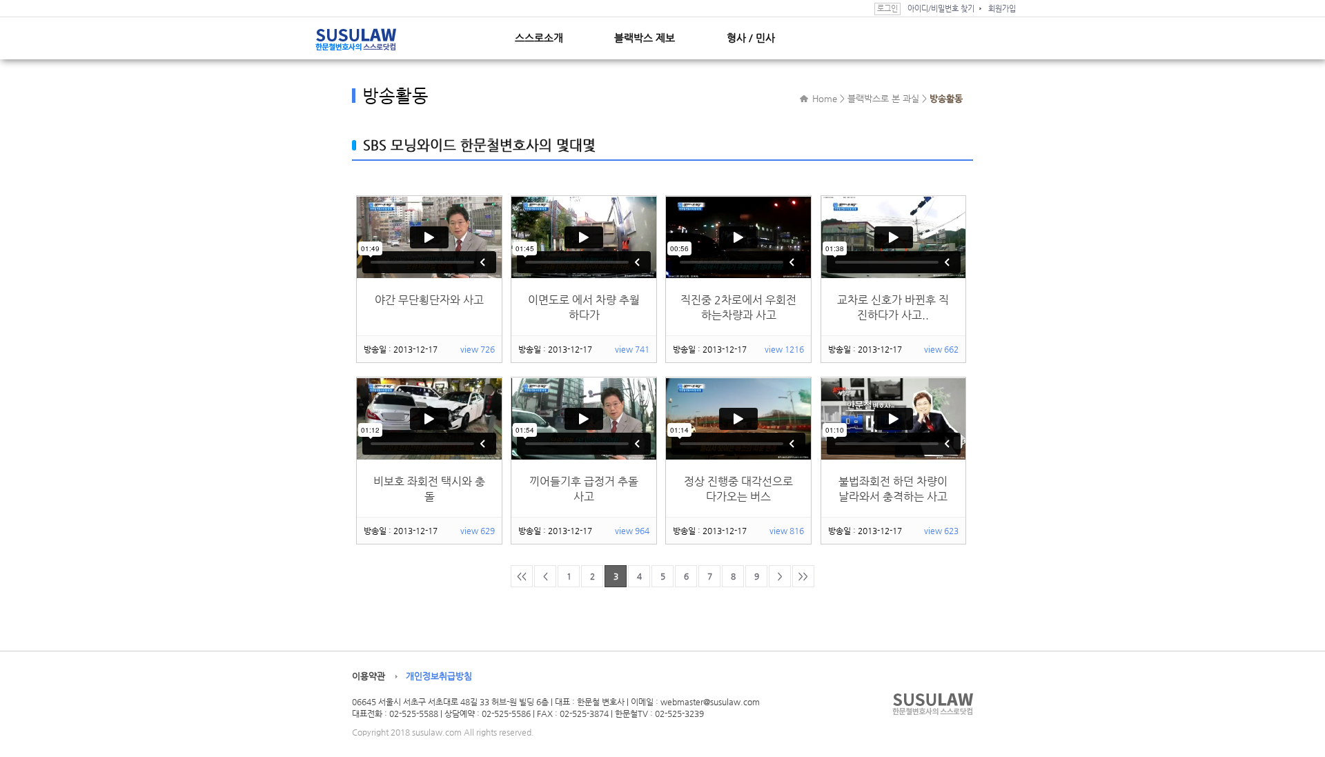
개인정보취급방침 (439, 676)
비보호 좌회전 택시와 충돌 (429, 489)
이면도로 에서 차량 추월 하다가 (584, 307)
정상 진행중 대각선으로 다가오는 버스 (738, 489)
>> (803, 576)
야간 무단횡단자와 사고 (429, 299)
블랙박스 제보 (644, 37)
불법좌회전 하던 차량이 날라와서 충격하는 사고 (893, 489)
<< (522, 576)
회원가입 (1002, 8)
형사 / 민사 (751, 37)
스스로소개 (539, 37)
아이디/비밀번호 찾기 (940, 8)
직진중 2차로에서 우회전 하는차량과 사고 (738, 307)
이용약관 (368, 676)
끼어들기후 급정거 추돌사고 (583, 489)
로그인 (887, 8)
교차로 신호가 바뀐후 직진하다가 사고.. (893, 307)
